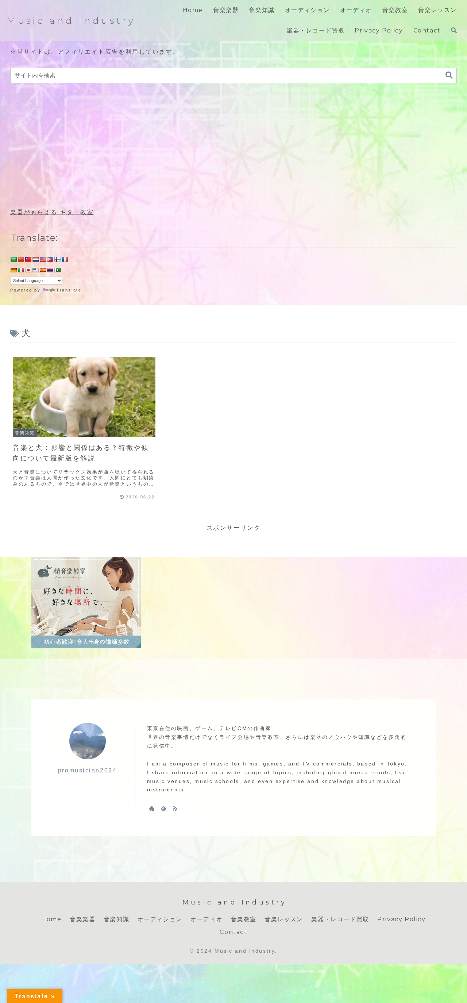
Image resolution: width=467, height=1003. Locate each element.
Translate (68, 290)
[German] (13, 270)
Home (51, 919)
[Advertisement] (233, 146)
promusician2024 (87, 770)
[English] (42, 259)
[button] (449, 75)
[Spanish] (42, 270)
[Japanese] (28, 270)
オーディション (160, 919)
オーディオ (206, 919)
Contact (233, 932)
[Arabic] (13, 259)
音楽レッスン (284, 919)
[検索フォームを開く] (454, 30)
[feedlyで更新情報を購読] (163, 808)
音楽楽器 (82, 919)
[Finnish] (57, 259)
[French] (64, 259)
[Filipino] (50, 259)
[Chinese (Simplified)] (21, 259)
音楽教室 (243, 919)
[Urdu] (57, 270)
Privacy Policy (401, 919)
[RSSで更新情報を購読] (175, 808)
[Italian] (21, 270)
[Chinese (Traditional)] (28, 259)
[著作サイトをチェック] (152, 808)
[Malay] (35, 270)
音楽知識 (116, 919)
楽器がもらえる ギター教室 (52, 212)
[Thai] (50, 270)
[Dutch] (35, 259)
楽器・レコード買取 (340, 919)
